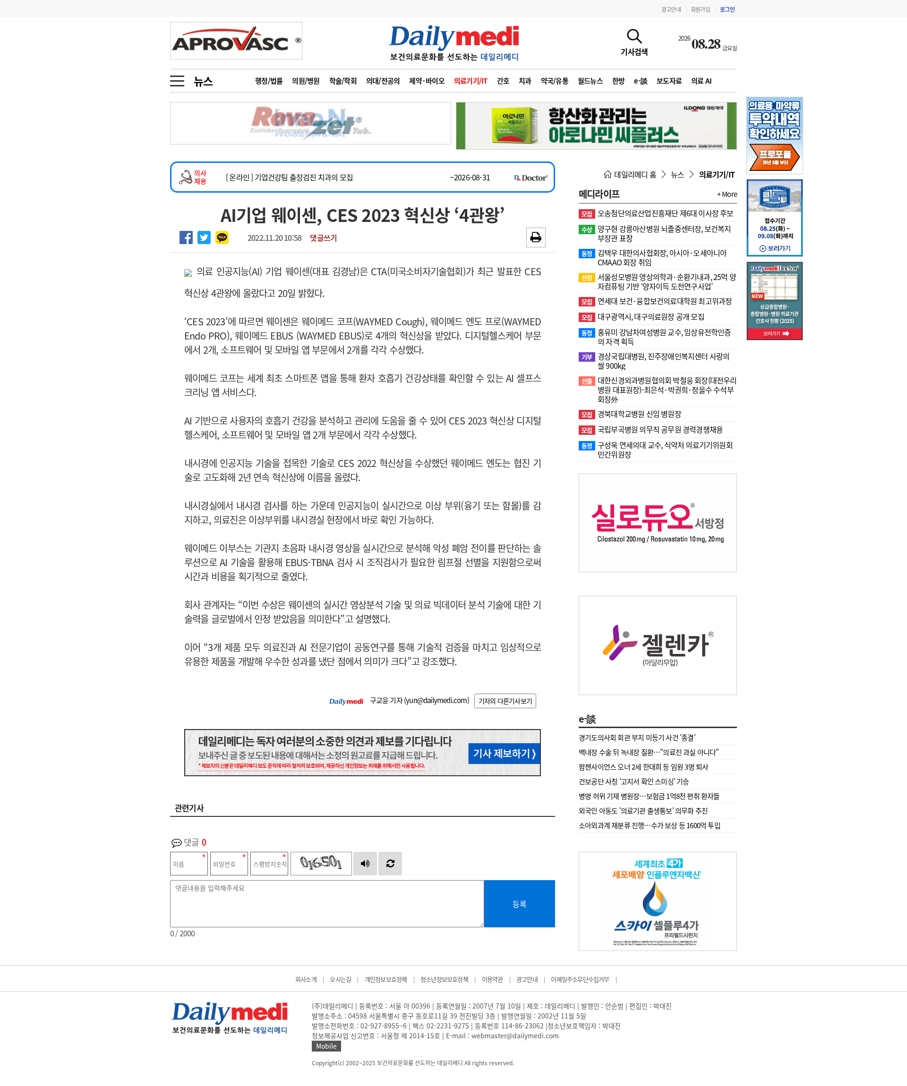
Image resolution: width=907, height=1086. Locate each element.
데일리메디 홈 (634, 174)
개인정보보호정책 (386, 979)
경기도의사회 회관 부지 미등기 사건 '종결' (637, 737)
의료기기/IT (471, 81)
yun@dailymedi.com (436, 700)
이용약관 (492, 979)
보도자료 (669, 81)
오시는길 (340, 979)
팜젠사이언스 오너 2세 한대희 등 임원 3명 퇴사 (643, 767)
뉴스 (203, 81)
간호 (503, 81)
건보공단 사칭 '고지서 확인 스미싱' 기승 (634, 781)
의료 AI (701, 81)
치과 (525, 81)
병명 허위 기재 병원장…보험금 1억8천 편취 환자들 (649, 796)
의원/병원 (305, 81)
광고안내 (671, 9)
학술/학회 (343, 81)
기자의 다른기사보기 (505, 700)
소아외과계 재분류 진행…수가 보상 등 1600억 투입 (649, 825)
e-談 (640, 81)
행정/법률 (268, 81)
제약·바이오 (427, 81)
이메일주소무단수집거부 (580, 979)
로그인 (727, 9)
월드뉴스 (590, 81)
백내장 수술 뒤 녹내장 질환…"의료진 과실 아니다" (649, 752)
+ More (727, 194)
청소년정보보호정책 (444, 979)
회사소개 (306, 979)
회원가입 (700, 9)
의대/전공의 (383, 81)
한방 (618, 81)
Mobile (326, 1046)
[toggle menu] (177, 78)
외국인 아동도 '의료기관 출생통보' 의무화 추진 (643, 811)
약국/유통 (554, 81)
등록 (520, 903)
